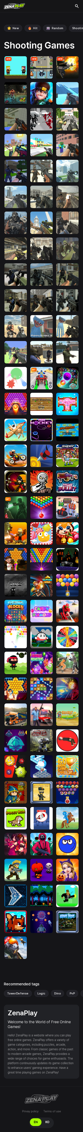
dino (57, 993)
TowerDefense (18, 993)
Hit (35, 28)
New (16, 28)
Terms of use (52, 1111)
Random (57, 28)
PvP (72, 993)
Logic (41, 993)
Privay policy (30, 1111)
